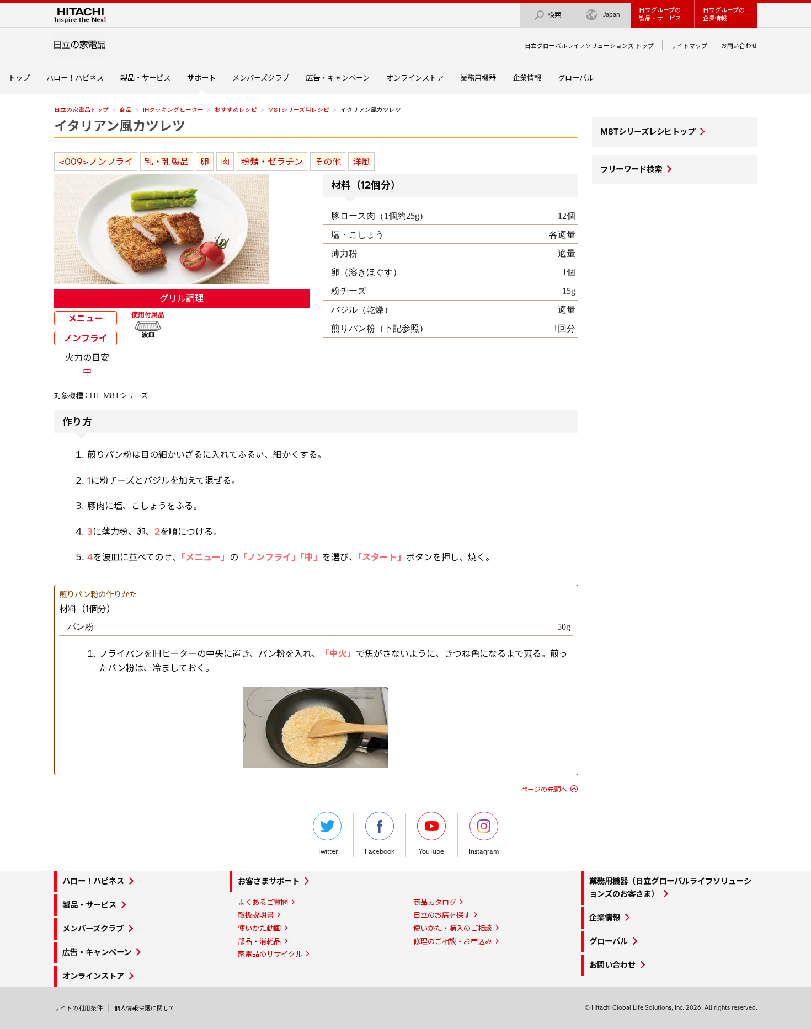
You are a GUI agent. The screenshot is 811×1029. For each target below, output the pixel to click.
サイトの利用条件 (78, 1008)
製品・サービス (145, 77)
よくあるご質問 (263, 902)
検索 (554, 14)
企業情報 (527, 77)
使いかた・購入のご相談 (452, 928)
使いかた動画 (259, 928)
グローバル (576, 77)
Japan (611, 14)
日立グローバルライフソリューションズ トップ (589, 46)
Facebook (379, 851)
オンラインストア (415, 77)
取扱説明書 (256, 914)
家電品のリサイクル (270, 954)
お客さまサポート (269, 881)
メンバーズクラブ (260, 77)
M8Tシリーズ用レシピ (298, 110)
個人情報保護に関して (144, 1008)
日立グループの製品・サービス (660, 14)
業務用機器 (478, 77)
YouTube (431, 851)
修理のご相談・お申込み (452, 941)
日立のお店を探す (442, 914)
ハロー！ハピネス (75, 77)
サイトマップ (689, 46)
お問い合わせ (739, 46)
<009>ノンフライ (95, 161)
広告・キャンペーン (338, 77)
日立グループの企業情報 (724, 14)
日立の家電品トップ (81, 110)
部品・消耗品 (259, 941)
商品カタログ (434, 902)
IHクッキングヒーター (173, 110)
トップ (19, 77)
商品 (126, 110)
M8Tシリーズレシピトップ (647, 132)
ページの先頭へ (544, 789)
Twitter (327, 851)
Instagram (484, 851)
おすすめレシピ (236, 110)
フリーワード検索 (631, 169)
